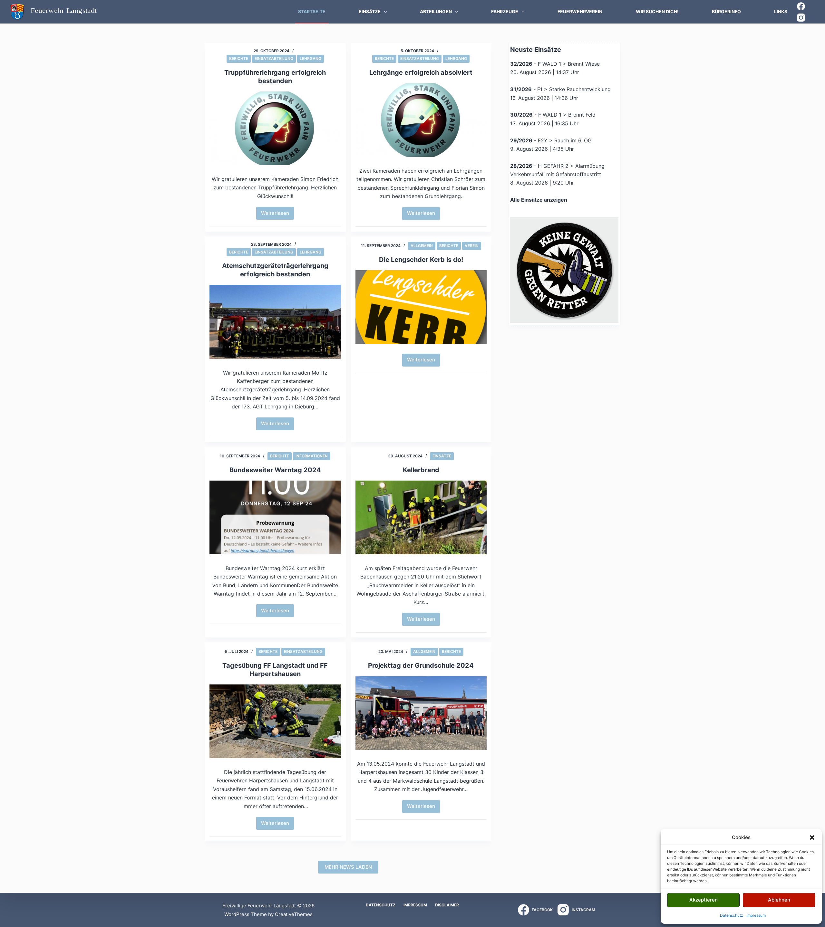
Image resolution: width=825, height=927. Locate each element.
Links (780, 11)
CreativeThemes (294, 914)
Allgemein (422, 245)
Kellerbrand (421, 470)
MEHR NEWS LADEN (348, 867)
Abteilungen (436, 11)
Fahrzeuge (504, 11)
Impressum (756, 915)
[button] (812, 837)
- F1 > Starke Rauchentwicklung (560, 89)
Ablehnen (779, 900)
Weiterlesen (277, 215)
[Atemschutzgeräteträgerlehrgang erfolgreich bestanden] (275, 321)
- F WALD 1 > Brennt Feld (553, 114)
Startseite (311, 11)
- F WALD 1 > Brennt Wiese (555, 64)
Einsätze (370, 11)
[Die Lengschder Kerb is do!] (421, 307)
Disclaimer (447, 905)
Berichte (238, 58)
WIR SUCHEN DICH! (657, 11)
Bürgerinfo (726, 11)
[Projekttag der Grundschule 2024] (421, 713)
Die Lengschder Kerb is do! (421, 259)
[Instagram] (801, 18)
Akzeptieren (703, 900)
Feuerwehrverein (580, 11)
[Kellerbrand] (421, 517)
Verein (472, 245)
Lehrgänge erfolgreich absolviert (420, 72)
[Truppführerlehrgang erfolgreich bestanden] (275, 128)
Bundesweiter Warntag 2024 (275, 470)
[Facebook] (801, 6)
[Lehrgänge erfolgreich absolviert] (421, 120)
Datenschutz (731, 915)
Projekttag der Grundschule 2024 (421, 665)
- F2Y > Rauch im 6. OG (551, 140)
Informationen (312, 456)
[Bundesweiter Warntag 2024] (275, 517)
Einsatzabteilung (274, 58)
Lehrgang (310, 58)
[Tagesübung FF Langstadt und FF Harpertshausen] (275, 721)
